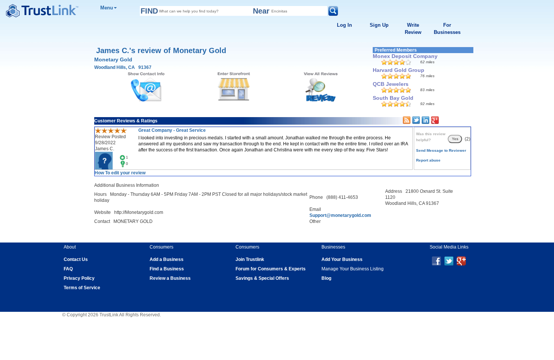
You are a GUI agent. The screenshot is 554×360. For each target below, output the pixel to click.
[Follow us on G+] (461, 260)
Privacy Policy (79, 278)
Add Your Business (342, 259)
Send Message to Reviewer (441, 150)
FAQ (68, 269)
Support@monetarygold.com (340, 215)
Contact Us (76, 259)
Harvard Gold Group (398, 70)
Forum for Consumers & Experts (271, 269)
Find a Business (167, 269)
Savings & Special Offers (262, 278)
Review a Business (170, 278)
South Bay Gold (393, 98)
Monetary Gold (113, 59)
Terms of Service (82, 287)
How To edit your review (120, 172)
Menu (106, 8)
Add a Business (167, 259)
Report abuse (428, 160)
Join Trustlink (250, 259)
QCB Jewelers (391, 84)
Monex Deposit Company (405, 56)
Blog (326, 278)
